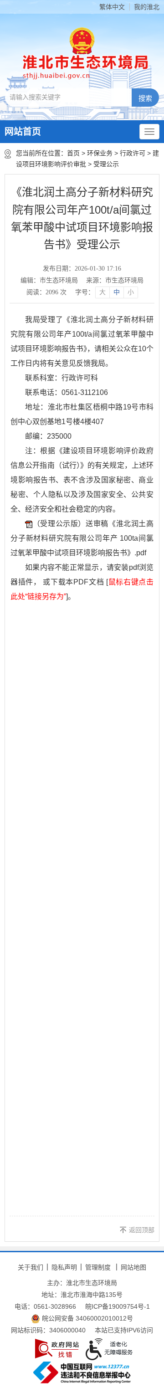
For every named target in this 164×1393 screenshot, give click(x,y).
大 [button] (102, 292)
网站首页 (23, 132)
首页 (73, 153)
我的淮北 (146, 6)
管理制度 (98, 1267)
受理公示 (106, 164)
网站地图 (133, 1267)
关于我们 (30, 1267)
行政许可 (132, 153)
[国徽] (82, 40)
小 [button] (131, 292)
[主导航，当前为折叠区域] (149, 131)
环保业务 (100, 153)
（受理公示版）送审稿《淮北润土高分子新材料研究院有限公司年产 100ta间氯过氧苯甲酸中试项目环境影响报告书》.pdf (82, 538)
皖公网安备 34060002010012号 (86, 1318)
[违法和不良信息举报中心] (82, 1372)
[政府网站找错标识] (57, 1348)
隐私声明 (64, 1267)
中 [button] (116, 292)
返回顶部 (141, 1230)
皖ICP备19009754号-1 (117, 1306)
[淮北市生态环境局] (82, 66)
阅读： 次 (46, 292)
